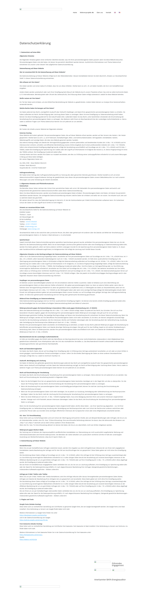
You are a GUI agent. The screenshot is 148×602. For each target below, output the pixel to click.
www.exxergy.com (34, 229)
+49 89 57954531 (31, 224)
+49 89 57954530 (31, 222)
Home (75, 12)
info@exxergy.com (31, 226)
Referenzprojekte (86, 12)
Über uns (100, 12)
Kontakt (108, 12)
